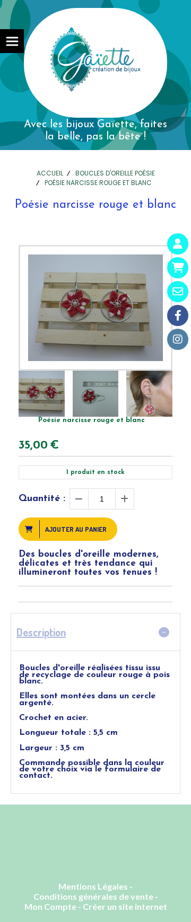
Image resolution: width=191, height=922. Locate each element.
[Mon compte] (177, 243)
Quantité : (42, 499)
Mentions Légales (93, 886)
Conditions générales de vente (93, 896)
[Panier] (177, 267)
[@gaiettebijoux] (177, 339)
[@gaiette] (177, 315)
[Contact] (177, 291)
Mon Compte (50, 906)
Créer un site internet (125, 906)
